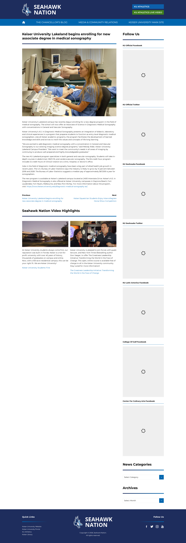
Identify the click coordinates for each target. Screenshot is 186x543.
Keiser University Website (31, 526)
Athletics (141, 6)
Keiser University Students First (36, 268)
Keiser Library (27, 534)
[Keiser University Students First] (45, 234)
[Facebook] (146, 526)
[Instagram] (157, 526)
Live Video (148, 12)
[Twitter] (151, 526)
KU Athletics (27, 532)
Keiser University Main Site (146, 22)
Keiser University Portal (31, 529)
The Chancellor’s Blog (51, 22)
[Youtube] (162, 526)
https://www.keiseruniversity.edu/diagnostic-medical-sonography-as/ (57, 186)
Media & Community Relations (98, 22)
